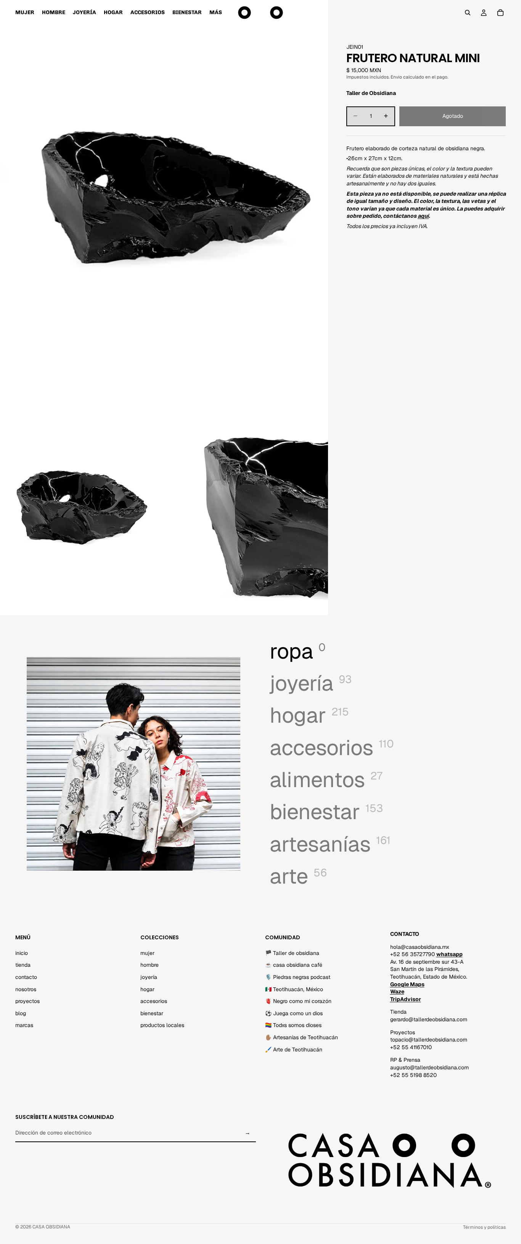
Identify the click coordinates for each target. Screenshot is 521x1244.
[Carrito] (500, 12)
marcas (24, 1025)
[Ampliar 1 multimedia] (164, 205)
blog (20, 1012)
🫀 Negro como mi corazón (298, 1001)
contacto (26, 977)
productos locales (162, 1025)
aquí (423, 215)
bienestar (151, 1012)
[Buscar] (467, 12)
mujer (147, 952)
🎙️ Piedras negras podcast (297, 977)
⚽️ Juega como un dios (294, 1012)
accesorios (153, 1001)
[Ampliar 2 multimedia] (82, 512)
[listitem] (216, 12)
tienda (23, 964)
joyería (148, 977)
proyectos (27, 1001)
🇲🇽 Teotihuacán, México (294, 988)
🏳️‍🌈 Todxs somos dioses (293, 1025)
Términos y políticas (484, 1227)
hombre (149, 964)
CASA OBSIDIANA (51, 1227)
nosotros (25, 988)
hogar (147, 988)
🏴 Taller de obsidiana (292, 952)
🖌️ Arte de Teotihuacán (293, 1049)
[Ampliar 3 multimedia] (246, 512)
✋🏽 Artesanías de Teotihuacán (301, 1036)
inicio (21, 952)
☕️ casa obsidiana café (293, 964)
